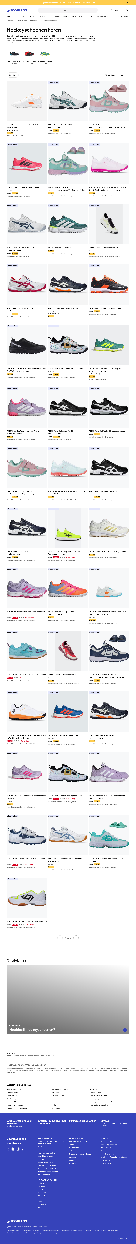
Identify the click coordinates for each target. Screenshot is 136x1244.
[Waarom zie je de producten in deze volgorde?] (106, 75)
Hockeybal (52, 1105)
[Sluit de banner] (127, 2)
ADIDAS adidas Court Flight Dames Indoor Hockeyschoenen (107, 797)
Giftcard (124, 16)
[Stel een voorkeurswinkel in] (111, 10)
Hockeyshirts (53, 1102)
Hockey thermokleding (99, 1105)
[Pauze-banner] (124, 2)
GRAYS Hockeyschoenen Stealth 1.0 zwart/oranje (22, 126)
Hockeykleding (12, 1092)
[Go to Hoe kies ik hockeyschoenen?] (125, 1030)
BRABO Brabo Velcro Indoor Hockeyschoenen (26, 675)
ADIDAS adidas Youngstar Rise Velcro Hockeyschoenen (23, 432)
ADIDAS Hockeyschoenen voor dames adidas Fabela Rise (26, 797)
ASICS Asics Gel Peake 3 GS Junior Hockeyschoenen (63, 126)
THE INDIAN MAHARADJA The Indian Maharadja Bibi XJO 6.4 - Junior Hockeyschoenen (109, 188)
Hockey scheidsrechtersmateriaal (103, 1102)
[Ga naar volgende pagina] (76, 937)
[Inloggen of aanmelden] (121, 10)
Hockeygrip (94, 1089)
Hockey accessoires (56, 1099)
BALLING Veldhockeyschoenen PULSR (64, 675)
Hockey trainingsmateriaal (58, 1096)
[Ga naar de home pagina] (17, 10)
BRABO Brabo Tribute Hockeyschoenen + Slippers (107, 860)
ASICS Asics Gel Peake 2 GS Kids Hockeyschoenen (103, 492)
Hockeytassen (95, 1092)
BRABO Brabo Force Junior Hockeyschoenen (67, 368)
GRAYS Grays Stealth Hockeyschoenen (106, 308)
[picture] (27, 101)
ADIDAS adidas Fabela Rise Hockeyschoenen (108, 551)
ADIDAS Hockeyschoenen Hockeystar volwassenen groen (105, 369)
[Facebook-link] (8, 1149)
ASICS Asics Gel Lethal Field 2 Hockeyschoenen (61, 432)
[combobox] (124, 75)
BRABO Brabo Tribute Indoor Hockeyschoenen (27, 921)
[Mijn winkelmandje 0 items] (126, 10)
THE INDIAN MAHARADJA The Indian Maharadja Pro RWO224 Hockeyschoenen (27, 369)
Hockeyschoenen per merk (45, 63)
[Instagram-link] (18, 1149)
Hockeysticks (12, 1096)
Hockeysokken (12, 1102)
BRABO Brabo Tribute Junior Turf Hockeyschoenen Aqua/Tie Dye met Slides (66, 188)
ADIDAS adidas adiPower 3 (59, 248)
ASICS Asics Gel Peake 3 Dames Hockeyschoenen (21, 309)
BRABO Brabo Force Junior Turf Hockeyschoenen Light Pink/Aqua (21, 492)
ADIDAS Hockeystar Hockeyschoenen (23, 187)
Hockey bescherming (15, 1089)
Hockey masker (54, 1108)
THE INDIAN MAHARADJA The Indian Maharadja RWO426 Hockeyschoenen (27, 736)
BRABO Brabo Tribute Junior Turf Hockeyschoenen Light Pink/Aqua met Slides (108, 126)
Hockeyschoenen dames (14, 63)
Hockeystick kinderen (98, 1096)
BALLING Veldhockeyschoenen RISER (105, 248)
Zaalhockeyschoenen (15, 1099)
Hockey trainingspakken (16, 1105)
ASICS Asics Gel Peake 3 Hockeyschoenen (107, 431)
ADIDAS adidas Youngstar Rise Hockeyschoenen (61, 613)
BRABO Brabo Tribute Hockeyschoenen (65, 796)
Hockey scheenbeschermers (59, 1089)
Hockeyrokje (95, 1099)
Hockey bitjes (53, 1092)
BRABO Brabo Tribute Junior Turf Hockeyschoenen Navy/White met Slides (106, 676)
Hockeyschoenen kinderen (29, 63)
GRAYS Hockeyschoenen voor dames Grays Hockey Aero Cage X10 (108, 613)
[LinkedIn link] (22, 1149)
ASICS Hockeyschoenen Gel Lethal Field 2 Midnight (66, 309)
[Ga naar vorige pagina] (60, 937)
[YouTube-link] (13, 1149)
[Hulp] (116, 10)
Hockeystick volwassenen (17, 1108)
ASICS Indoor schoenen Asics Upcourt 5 (65, 859)
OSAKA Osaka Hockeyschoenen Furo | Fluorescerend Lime (64, 552)
